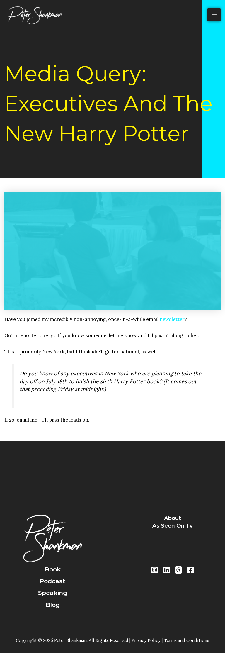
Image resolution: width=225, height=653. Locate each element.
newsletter (172, 319)
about (172, 518)
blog (53, 604)
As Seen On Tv (172, 525)
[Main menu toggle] (214, 14)
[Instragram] (154, 570)
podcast (52, 581)
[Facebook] (190, 570)
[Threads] (178, 570)
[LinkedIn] (166, 570)
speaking (52, 592)
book (53, 569)
